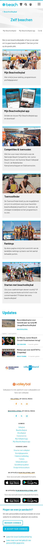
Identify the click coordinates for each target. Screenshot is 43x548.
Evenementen (21, 436)
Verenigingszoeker (21, 453)
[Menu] (39, 4)
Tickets (21, 459)
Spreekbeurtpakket (21, 465)
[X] (21, 403)
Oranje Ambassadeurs (21, 467)
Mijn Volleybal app (21, 439)
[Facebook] (16, 403)
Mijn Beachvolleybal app (27, 31)
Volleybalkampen (22, 462)
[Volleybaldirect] (11, 368)
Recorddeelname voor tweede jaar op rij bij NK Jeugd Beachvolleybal (27, 322)
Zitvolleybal (21, 433)
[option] (11, 368)
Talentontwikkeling (21, 456)
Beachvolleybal (22, 329)
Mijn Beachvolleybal (9, 31)
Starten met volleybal (21, 450)
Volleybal (21, 427)
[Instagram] (26, 403)
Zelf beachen (21, 344)
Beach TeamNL (21, 356)
